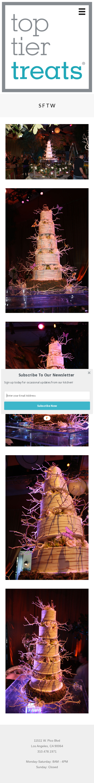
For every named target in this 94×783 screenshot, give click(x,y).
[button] (47, 375)
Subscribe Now (47, 406)
